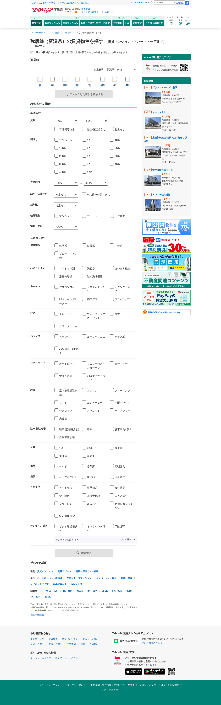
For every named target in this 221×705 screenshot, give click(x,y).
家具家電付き (60, 584)
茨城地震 (180, 2)
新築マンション (53, 23)
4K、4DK (35, 596)
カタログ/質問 (152, 23)
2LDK (105, 590)
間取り (34, 139)
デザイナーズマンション (79, 578)
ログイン (69, 12)
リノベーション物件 (106, 578)
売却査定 (137, 23)
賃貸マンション (45, 571)
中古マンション (70, 23)
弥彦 (40, 81)
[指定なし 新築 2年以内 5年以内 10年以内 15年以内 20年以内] (95, 205)
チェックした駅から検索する (86, 94)
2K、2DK (92, 590)
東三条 (127, 81)
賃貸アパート (64, 571)
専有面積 (35, 181)
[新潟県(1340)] (121, 69)
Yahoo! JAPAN (136, 2)
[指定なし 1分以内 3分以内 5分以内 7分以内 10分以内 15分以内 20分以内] (66, 195)
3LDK (130, 590)
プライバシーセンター (76, 684)
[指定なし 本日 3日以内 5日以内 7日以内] (95, 227)
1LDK (80, 590)
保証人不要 (77, 584)
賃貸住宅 (36, 23)
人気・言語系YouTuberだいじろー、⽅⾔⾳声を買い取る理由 (60, 2)
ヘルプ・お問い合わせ (170, 684)
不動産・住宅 (37, 638)
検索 (187, 3)
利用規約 (95, 684)
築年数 (34, 204)
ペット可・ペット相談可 (49, 578)
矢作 (52, 81)
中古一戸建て (103, 23)
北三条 (114, 81)
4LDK (48, 596)
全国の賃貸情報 (37, 615)
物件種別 (35, 215)
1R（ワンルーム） (48, 590)
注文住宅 (117, 23)
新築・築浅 (126, 578)
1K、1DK (67, 590)
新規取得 (85, 9)
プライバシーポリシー (50, 684)
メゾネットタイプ (39, 584)
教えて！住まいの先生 (66, 658)
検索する (86, 553)
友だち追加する (129, 641)
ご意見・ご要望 (148, 684)
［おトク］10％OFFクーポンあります (95, 12)
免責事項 (132, 684)
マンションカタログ (40, 658)
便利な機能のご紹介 (152, 643)
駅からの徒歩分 (38, 193)
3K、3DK (117, 590)
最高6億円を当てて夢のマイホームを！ (165, 312)
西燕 (77, 81)
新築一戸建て (87, 23)
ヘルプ (148, 2)
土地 (127, 23)
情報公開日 (36, 226)
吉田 (65, 81)
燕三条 (102, 81)
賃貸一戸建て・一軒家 (87, 571)
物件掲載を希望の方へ (113, 684)
